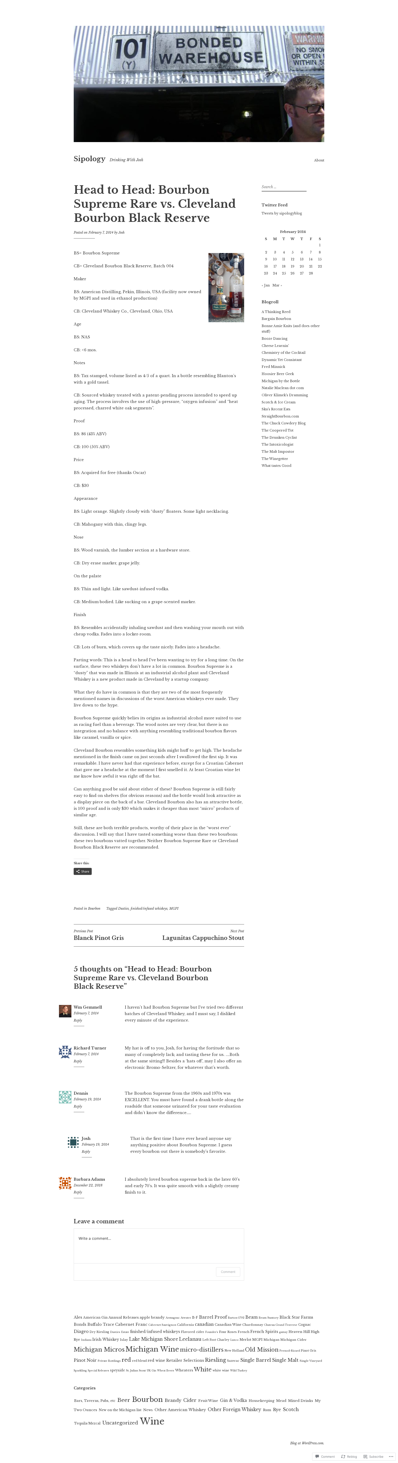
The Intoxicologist (277, 444)
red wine (156, 1360)
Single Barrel (255, 1360)
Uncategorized (120, 1423)
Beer (123, 1400)
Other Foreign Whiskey (234, 1409)
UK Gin (151, 1370)
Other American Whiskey (180, 1409)
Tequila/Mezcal (87, 1423)
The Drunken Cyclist (279, 437)
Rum (267, 1410)
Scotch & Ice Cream (279, 402)
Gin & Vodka (233, 1400)
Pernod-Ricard (289, 1350)
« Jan (266, 285)
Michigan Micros (99, 1349)
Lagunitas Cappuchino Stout (203, 935)
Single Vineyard (310, 1360)
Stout (142, 1370)
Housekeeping (261, 1401)
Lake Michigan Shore (153, 1339)
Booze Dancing (274, 339)
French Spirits (264, 1331)
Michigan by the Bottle (281, 381)
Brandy (173, 1400)
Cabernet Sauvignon (162, 1324)
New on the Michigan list (120, 1410)
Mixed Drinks (300, 1400)
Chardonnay (252, 1325)
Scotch (291, 1409)
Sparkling (80, 1370)
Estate (125, 1332)
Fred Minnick (273, 367)
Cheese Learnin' (275, 346)
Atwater (186, 1317)
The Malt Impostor (278, 452)
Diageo (81, 1331)
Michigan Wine (152, 1349)
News (148, 1410)
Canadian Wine (228, 1325)
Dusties (123, 908)
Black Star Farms (296, 1317)
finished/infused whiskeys (149, 908)
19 (292, 266)
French (243, 1332)
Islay (124, 1340)
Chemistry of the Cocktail (283, 353)
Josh (121, 232)
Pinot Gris (308, 1350)
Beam (251, 1317)
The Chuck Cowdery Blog (284, 423)
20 (302, 266)
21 (311, 266)
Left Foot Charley (215, 1339)
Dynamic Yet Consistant (282, 360)
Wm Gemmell (88, 1007)
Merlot (245, 1340)
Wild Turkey (238, 1370)
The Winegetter (275, 459)
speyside (117, 1370)
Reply (78, 1020)
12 (292, 259)
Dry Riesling (99, 1332)
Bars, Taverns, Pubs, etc (94, 1401)
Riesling (215, 1360)
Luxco (234, 1339)
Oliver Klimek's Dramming (285, 395)
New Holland (234, 1350)
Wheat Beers (165, 1370)
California (185, 1325)
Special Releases (98, 1370)
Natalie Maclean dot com (283, 388)
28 (311, 273)
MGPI (174, 908)
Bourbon (94, 908)
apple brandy (152, 1317)
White (203, 1369)
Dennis (81, 1093)
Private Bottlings (109, 1360)
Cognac (304, 1325)
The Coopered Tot (277, 430)
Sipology (89, 159)
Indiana (86, 1339)
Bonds (80, 1324)
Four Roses (228, 1332)
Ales (78, 1317)
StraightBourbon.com (280, 416)
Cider (189, 1400)
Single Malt (285, 1360)
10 (275, 259)
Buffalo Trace (100, 1324)
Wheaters (184, 1370)
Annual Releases (123, 1317)
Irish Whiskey (105, 1339)
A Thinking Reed (276, 312)
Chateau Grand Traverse (280, 1324)
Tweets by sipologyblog (282, 213)
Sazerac (233, 1361)
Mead (281, 1401)
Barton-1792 (236, 1317)
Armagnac (173, 1317)
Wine (152, 1421)
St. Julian (132, 1370)
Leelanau (190, 1339)
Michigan (271, 1340)
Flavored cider (192, 1332)
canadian (204, 1324)
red (126, 1360)
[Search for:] (283, 187)
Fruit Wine (208, 1400)
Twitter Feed (275, 205)
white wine (221, 1370)
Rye (277, 1409)
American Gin (95, 1317)
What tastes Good (276, 466)
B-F (195, 1317)
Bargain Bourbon (276, 319)
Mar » (277, 285)
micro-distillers (202, 1349)
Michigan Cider (293, 1340)
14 (311, 259)
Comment (228, 1272)
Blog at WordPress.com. (307, 1443)
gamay (283, 1332)
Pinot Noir (85, 1360)
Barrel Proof (213, 1317)
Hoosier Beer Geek (278, 374)
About (319, 160)
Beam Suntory (268, 1317)
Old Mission (261, 1350)
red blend (139, 1360)
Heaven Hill (299, 1331)
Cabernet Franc (131, 1324)
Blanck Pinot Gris (99, 935)
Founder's (211, 1332)
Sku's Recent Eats (276, 409)
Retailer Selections (185, 1360)
